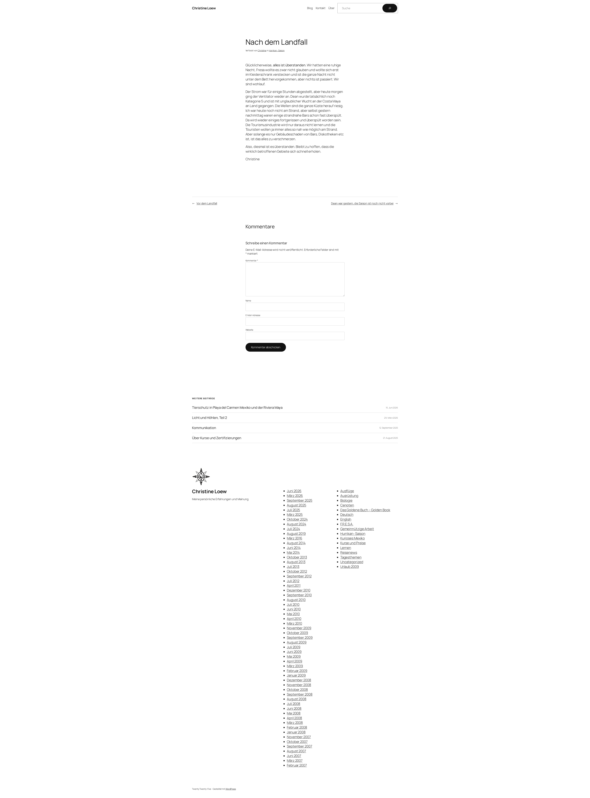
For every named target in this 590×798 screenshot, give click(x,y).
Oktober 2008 (297, 689)
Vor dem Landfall (207, 203)
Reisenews (348, 552)
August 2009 (297, 642)
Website (249, 329)
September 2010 (299, 595)
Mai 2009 (294, 656)
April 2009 (294, 661)
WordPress (231, 788)
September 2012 (299, 576)
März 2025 (295, 514)
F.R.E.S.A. (346, 524)
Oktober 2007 (297, 741)
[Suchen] (389, 8)
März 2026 (295, 495)
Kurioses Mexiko (352, 538)
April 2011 (294, 585)
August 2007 (296, 751)
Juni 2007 (294, 755)
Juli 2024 (293, 529)
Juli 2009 (293, 647)
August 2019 (296, 533)
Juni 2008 (294, 708)
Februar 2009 (297, 670)
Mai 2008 (294, 713)
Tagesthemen (351, 557)
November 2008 (299, 685)
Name (248, 300)
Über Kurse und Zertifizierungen (216, 438)
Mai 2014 (293, 552)
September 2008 (300, 694)
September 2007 (299, 746)
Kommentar (252, 260)
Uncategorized (351, 562)
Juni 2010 (294, 609)
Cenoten (347, 505)
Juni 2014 (294, 547)
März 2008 (295, 722)
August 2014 (296, 543)
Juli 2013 (293, 566)
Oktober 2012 (297, 571)
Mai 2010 (293, 614)
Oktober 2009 (297, 632)
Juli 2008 (293, 703)
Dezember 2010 (298, 590)
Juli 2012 (293, 581)
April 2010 (294, 618)
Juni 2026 (294, 491)
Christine (262, 50)
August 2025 (296, 505)
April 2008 (294, 718)
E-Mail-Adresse (253, 315)
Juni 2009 (294, 651)
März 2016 (294, 538)
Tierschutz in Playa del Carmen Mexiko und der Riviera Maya (237, 408)
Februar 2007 (297, 765)
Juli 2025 (293, 510)
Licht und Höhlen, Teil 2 (209, 418)
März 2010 (294, 623)
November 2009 (299, 628)
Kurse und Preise (353, 543)
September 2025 (299, 500)
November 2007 (299, 737)
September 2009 (300, 637)
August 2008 (296, 699)
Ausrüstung (349, 495)
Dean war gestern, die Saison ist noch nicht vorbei (362, 203)
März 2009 (295, 666)
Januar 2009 (296, 675)
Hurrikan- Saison (277, 50)
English (345, 519)
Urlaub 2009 (349, 566)
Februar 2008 (297, 727)
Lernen (345, 547)
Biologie (346, 500)
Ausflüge (347, 491)
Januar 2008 (296, 732)
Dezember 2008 (299, 680)
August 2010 (296, 599)
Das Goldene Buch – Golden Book (365, 510)
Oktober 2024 (297, 519)
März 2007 (295, 760)
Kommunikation (204, 428)
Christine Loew (204, 8)
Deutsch (346, 514)
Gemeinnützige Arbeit (357, 529)
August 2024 (296, 524)
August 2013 (296, 562)
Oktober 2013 (297, 557)
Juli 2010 (293, 604)
